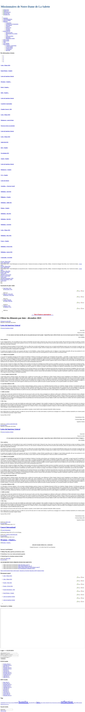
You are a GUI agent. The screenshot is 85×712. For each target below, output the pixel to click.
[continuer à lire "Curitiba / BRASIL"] (7, 301)
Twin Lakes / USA (7, 288)
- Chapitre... (6, 81)
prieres (56, 702)
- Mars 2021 (6, 235)
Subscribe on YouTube (24, 570)
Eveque (7, 702)
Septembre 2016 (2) (7, 665)
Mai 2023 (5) (6, 690)
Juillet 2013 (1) (6, 677)
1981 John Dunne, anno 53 (23, 564)
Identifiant (4, 653)
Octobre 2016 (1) (6, 664)
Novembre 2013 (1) (7, 673)
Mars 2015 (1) (6, 666)
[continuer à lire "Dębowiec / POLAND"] (8, 295)
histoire (13, 702)
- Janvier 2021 (6, 252)
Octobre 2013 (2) (6, 674)
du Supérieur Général (7, 76)
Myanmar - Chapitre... (8, 540)
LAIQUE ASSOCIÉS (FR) (11, 424)
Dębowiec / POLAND (8, 294)
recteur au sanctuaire (8, 125)
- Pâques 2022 (5, 136)
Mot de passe (4, 654)
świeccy (7, 704)
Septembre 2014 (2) (7, 668)
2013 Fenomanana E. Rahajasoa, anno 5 (26, 568)
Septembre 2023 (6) (7, 687)
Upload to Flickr (40, 570)
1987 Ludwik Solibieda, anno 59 (25, 566)
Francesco (10, 702)
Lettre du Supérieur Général (10, 325)
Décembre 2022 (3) (7, 695)
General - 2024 (6, 109)
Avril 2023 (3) (6, 691)
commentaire (3, 702)
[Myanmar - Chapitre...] (6, 542)
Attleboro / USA (6, 305)
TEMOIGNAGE (3, 704)
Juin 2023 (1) (6, 689)
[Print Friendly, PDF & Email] (80, 291)
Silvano (75, 702)
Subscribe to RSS (33, 570)
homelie (16, 702)
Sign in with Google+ (14, 570)
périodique (59, 702)
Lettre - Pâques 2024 (5, 262)
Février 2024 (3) (6, 683)
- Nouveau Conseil (8, 186)
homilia (24, 702)
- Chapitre (4, 147)
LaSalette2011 (47, 702)
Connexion (3, 658)
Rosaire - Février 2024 (5, 275)
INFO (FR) (8, 522)
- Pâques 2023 (5, 114)
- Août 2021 (6, 191)
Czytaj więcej (3, 273)
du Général (5, 180)
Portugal (53, 702)
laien (41, 702)
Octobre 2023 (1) (6, 685)
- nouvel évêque (7, 120)
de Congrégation (6, 103)
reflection (67, 702)
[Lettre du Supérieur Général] (7, 328)
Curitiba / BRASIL (7, 300)
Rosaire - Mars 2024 (5, 272)
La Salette (43, 702)
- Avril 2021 (6, 224)
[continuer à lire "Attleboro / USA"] (7, 307)
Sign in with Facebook (5, 570)
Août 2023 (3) (6, 688)
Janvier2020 (31, 702)
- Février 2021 (6, 246)
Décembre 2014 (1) (7, 667)
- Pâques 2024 (5, 65)
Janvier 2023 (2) (6, 694)
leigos (51, 702)
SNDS (77, 702)
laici (35, 702)
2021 (5, 153)
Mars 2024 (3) (6, 682)
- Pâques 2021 (5, 230)
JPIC (34, 702)
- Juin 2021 (6, 213)
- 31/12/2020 (6, 257)
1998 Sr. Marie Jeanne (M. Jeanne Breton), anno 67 (29, 567)
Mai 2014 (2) (6, 670)
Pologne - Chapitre (6, 70)
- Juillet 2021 (6, 202)
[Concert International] (5, 530)
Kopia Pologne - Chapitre (8, 593)
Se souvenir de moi (5, 657)
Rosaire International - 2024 (6, 279)
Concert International (8, 527)
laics (38, 702)
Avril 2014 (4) (6, 671)
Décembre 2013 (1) (7, 672)
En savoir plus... (4, 425)
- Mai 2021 (6, 219)
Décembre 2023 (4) (7, 684)
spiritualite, (80, 702)
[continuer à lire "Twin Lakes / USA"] (7, 289)
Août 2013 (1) (6, 676)
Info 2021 (4, 142)
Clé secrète (4, 656)
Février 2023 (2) (6, 693)
